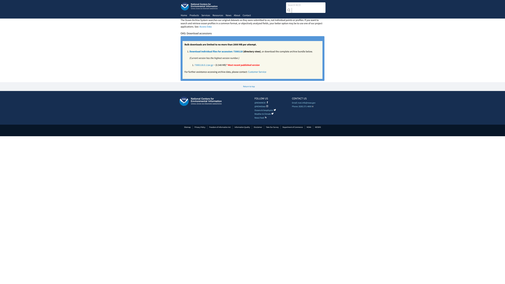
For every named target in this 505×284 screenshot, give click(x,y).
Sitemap (187, 127)
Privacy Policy (200, 127)
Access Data (206, 26)
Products (194, 15)
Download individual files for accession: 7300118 (216, 51)
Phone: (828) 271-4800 (302, 106)
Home (184, 15)
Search (289, 10)
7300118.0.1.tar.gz (204, 65)
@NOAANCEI (260, 103)
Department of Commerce (292, 127)
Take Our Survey (272, 127)
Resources (218, 15)
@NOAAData (259, 106)
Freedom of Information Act (220, 127)
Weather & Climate (262, 114)
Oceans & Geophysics (263, 110)
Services (205, 15)
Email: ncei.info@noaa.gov (303, 103)
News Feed (259, 117)
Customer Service (257, 71)
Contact (247, 15)
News (228, 15)
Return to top (249, 86)
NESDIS (318, 127)
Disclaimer (258, 127)
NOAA (309, 127)
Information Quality (242, 127)
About (237, 15)
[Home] (201, 101)
